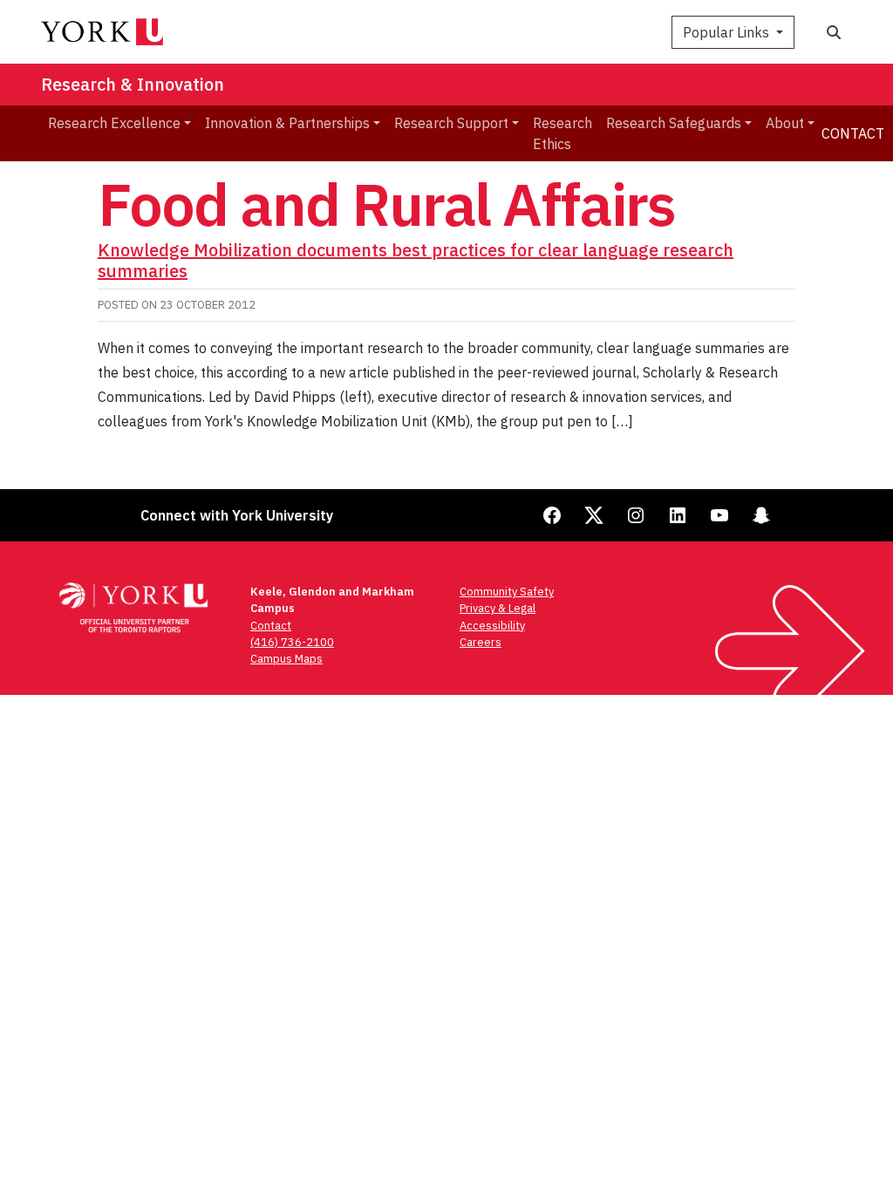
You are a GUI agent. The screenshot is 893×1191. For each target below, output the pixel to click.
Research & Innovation (132, 84)
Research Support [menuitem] (451, 123)
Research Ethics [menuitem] (562, 133)
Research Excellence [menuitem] (114, 123)
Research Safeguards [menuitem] (673, 123)
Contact (852, 133)
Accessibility (492, 625)
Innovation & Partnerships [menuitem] (287, 123)
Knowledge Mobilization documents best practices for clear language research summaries (415, 260)
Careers (480, 642)
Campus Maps (286, 658)
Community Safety (507, 591)
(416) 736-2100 (292, 642)
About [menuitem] (785, 123)
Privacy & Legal (497, 608)
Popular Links (728, 32)
